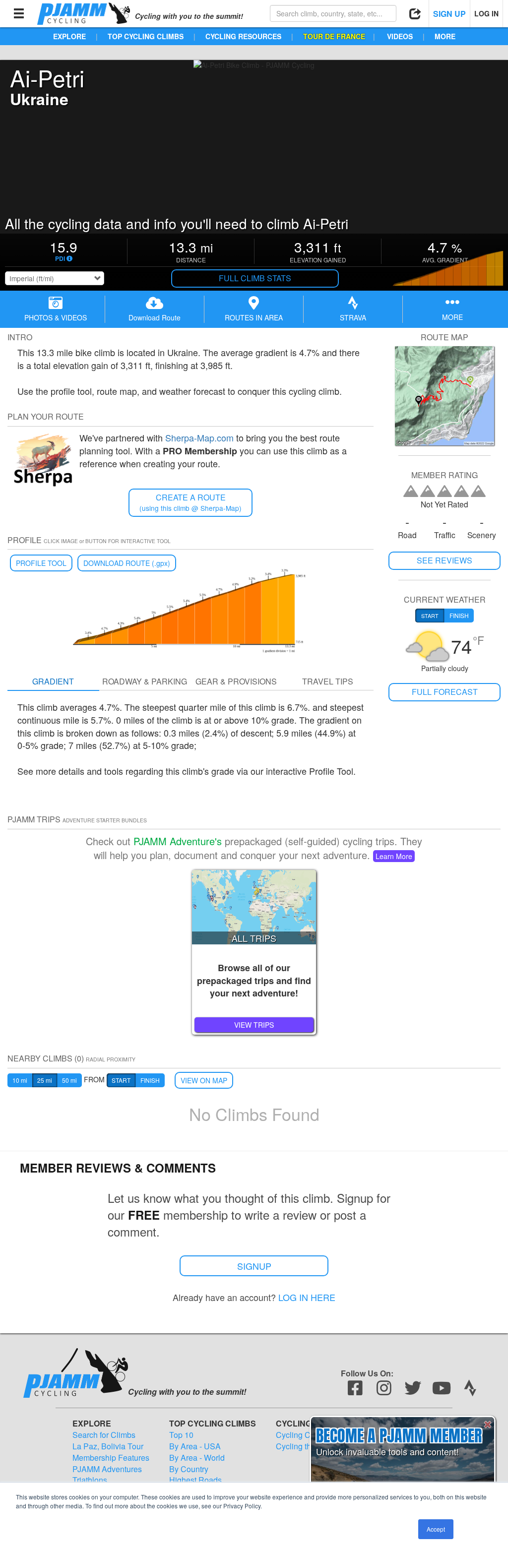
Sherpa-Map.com (199, 437)
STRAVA (353, 317)
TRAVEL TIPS (327, 681)
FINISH (150, 1080)
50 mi (69, 1080)
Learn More (394, 856)
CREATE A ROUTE (190, 502)
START (121, 1080)
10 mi (19, 1080)
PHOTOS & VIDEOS (55, 317)
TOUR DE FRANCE (334, 36)
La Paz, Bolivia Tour (107, 1446)
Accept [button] (436, 1529)
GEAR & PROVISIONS (236, 681)
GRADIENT (53, 681)
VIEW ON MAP (204, 1080)
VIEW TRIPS (254, 1025)
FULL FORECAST (445, 691)
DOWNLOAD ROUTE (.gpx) (126, 563)
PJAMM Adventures (107, 1469)
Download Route (154, 317)
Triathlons (89, 1480)
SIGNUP (254, 1265)
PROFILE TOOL (41, 563)
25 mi (44, 1080)
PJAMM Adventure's (177, 841)
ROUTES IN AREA (254, 317)
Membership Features (110, 1457)
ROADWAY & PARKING (144, 681)
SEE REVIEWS (444, 560)
